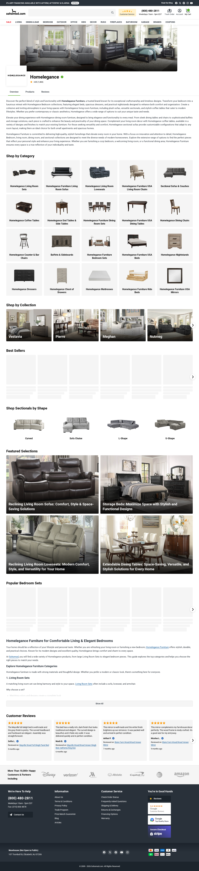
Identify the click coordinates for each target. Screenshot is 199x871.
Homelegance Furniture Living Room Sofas (62, 188)
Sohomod (14, 656)
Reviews (45, 92)
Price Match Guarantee (65, 814)
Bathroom (131, 22)
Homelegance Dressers (24, 289)
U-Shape (170, 438)
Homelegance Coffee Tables (24, 220)
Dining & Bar (32, 22)
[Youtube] (191, 3)
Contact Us (19, 814)
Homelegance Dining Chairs (174, 220)
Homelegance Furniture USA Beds (137, 256)
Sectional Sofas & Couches (175, 186)
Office (74, 22)
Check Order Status (110, 797)
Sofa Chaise (76, 438)
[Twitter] (180, 3)
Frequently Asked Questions (113, 801)
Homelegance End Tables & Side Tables (61, 222)
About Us (59, 797)
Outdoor (61, 22)
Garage (145, 22)
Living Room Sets (83, 684)
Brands (157, 22)
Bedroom (48, 22)
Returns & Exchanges (110, 810)
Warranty (105, 818)
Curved (29, 438)
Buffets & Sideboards (62, 254)
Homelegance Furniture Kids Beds (137, 291)
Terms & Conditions (63, 801)
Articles (58, 822)
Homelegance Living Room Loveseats (99, 188)
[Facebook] (176, 3)
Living (18, 22)
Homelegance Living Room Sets (24, 188)
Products (29, 92)
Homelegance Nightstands (175, 254)
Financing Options (109, 814)
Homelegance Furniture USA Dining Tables (137, 222)
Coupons (170, 22)
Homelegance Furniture (157, 647)
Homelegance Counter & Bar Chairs (24, 256)
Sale (8, 22)
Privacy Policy (61, 805)
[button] (72, 12)
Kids (83, 22)
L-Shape (123, 438)
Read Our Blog (167, 3)
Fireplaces (116, 22)
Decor (93, 22)
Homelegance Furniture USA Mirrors (175, 291)
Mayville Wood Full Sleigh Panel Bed (34, 745)
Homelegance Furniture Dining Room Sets (99, 222)
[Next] (192, 325)
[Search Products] (112, 12)
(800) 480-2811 (20, 798)
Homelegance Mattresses (99, 289)
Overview (14, 92)
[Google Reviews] (159, 808)
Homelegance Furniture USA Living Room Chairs (137, 188)
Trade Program (61, 810)
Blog (57, 818)
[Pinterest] (184, 3)
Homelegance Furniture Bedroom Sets (99, 256)
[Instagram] (187, 3)
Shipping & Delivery (109, 805)
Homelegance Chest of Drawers (62, 291)
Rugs (103, 22)
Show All (99, 703)
